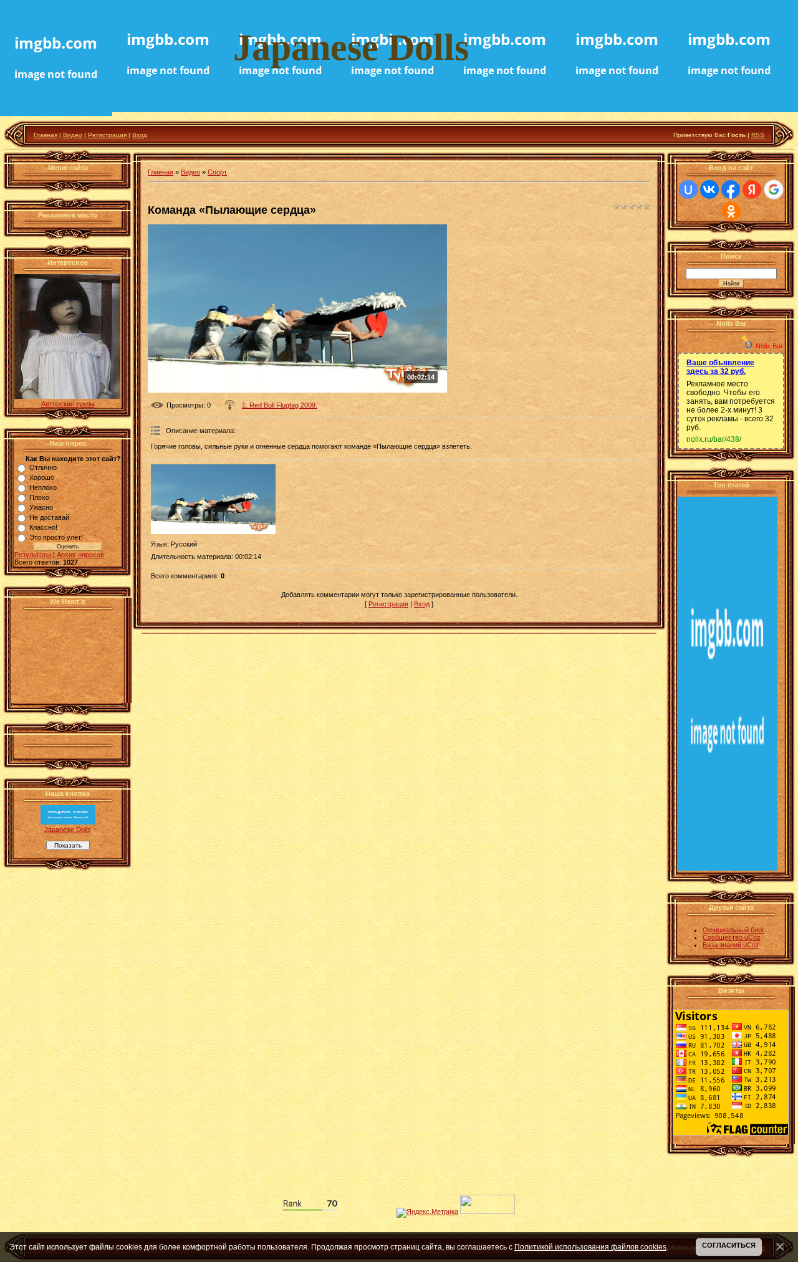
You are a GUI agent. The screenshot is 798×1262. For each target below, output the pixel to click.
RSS (757, 134)
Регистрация (107, 134)
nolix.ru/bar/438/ (713, 439)
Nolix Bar (769, 346)
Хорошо (41, 477)
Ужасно (41, 507)
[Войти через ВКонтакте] (709, 189)
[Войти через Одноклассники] (731, 211)
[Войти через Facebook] (730, 189)
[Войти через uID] (688, 189)
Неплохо (43, 487)
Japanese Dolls (67, 829)
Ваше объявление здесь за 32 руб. (720, 367)
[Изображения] (213, 499)
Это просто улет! (56, 537)
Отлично (43, 467)
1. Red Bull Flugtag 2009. (279, 405)
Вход (139, 134)
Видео (72, 134)
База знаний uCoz (731, 945)
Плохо (39, 497)
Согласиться (729, 1245)
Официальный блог (733, 930)
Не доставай (49, 517)
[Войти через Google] (774, 189)
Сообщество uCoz (732, 937)
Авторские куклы (68, 404)
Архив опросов (80, 554)
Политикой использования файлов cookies (590, 1247)
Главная (45, 134)
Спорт (217, 172)
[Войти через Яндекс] (752, 189)
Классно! (43, 527)
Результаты (32, 554)
